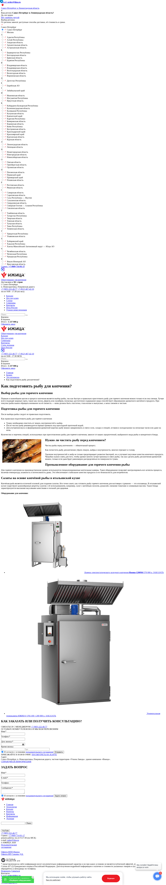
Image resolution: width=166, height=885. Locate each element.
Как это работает (53, 880)
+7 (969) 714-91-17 (17, 835)
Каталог (9, 296)
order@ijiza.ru (13, 840)
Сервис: (13, 266)
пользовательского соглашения (39, 752)
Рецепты (10, 811)
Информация (12, 816)
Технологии (11, 807)
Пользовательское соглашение (9, 846)
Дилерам (10, 818)
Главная (9, 804)
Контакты (10, 305)
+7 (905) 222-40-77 (9, 289)
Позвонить (6, 871)
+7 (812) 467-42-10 (26, 289)
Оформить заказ (8, 324)
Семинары (11, 303)
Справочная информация (16, 762)
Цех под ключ (12, 298)
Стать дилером (7, 345)
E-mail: (11, 2)
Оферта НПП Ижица (10, 852)
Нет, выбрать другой (10, 17)
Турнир (16, 310)
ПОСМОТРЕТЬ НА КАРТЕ (44, 754)
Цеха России (12, 307)
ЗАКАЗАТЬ (158, 572)
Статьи (9, 300)
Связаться (15, 871)
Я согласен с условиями (28, 752)
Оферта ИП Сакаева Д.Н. (12, 854)
